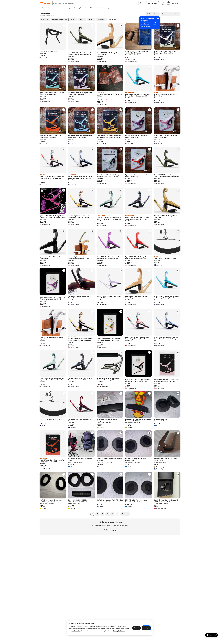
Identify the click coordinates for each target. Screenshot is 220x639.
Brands (140, 8)
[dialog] (110, 628)
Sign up (174, 3)
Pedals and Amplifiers (52, 8)
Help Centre (176, 8)
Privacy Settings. (119, 631)
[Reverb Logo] (45, 3)
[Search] (141, 3)
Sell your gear (152, 3)
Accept (146, 628)
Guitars (42, 8)
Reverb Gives (168, 8)
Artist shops (159, 8)
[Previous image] (42, 36)
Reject (136, 628)
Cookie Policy (76, 631)
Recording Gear (78, 8)
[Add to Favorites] (63, 25)
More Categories (107, 8)
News (144, 8)
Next (123, 514)
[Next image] (63, 36)
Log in (178, 3)
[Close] (158, 18)
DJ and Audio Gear (95, 8)
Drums (86, 8)
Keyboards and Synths (66, 8)
